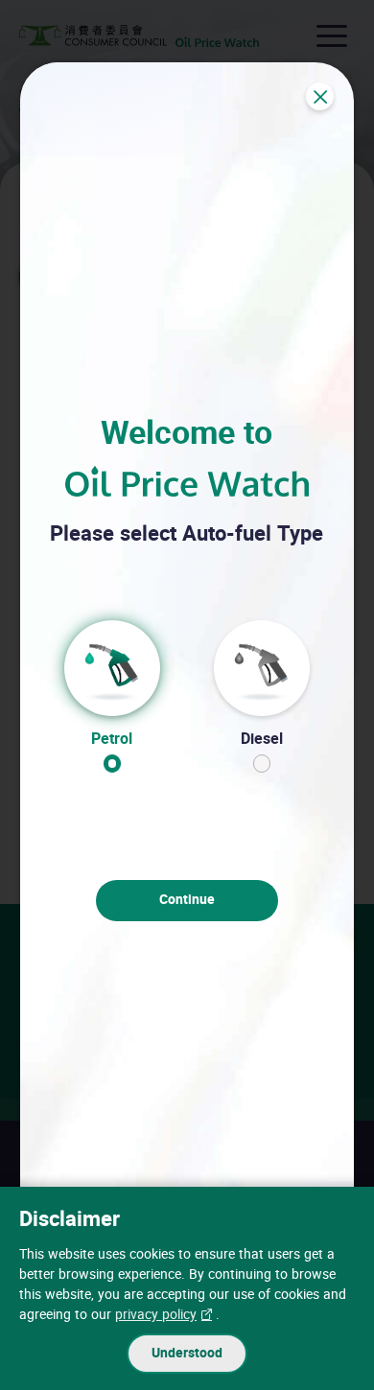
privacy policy (156, 1314)
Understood (187, 1353)
